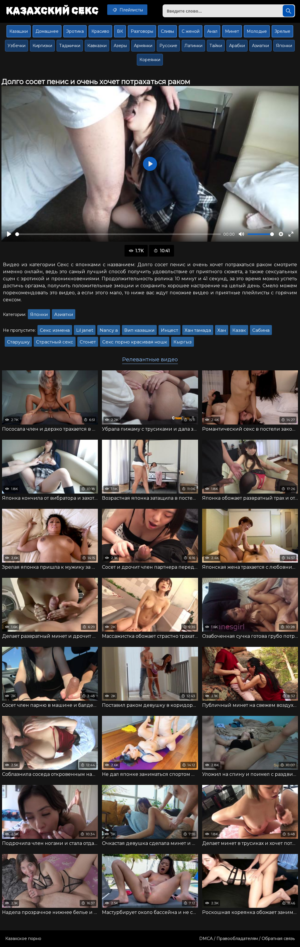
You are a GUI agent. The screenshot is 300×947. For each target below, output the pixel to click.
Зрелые (282, 31)
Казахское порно (23, 938)
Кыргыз (182, 342)
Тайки (215, 45)
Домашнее (47, 31)
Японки (284, 45)
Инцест (169, 330)
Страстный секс (54, 342)
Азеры (120, 45)
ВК (120, 31)
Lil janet (84, 330)
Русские (168, 45)
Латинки (193, 45)
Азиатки (260, 45)
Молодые (257, 31)
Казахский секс (52, 10)
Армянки (143, 45)
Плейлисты (130, 10)
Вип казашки (139, 330)
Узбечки (16, 45)
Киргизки (42, 45)
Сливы (167, 31)
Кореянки (149, 59)
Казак (239, 330)
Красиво (100, 31)
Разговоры (142, 31)
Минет (232, 31)
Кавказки (97, 45)
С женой (191, 31)
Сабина (261, 330)
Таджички (69, 45)
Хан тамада (198, 330)
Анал (212, 31)
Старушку (18, 342)
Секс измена (55, 330)
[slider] (118, 234)
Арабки (237, 45)
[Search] (288, 11)
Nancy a (109, 330)
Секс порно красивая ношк (134, 342)
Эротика (75, 31)
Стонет (88, 342)
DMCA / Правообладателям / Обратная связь (247, 938)
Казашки (18, 31)
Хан (221, 330)
